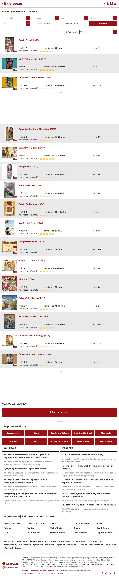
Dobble (13, 441)
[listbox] (98, 32)
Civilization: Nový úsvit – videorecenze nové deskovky (89, 505)
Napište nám (85, 571)
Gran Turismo (80, 533)
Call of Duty (56, 528)
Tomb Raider (103, 528)
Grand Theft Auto (36, 523)
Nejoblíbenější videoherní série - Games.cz (32, 516)
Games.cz (53, 541)
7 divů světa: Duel (83, 433)
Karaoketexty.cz (12, 545)
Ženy (32, 541)
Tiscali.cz (8, 541)
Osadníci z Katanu (59, 433)
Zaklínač (54, 523)
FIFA (6, 533)
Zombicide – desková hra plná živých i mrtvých (85, 501)
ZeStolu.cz (81, 541)
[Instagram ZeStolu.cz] (106, 573)
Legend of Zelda (105, 533)
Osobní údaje (52, 571)
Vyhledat (103, 23)
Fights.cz (60, 545)
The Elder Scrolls (82, 523)
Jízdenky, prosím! (59, 441)
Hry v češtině (44, 23)
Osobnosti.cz (94, 541)
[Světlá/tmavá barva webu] (115, 573)
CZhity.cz (82, 545)
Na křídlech (106, 441)
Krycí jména (83, 441)
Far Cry (30, 528)
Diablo (76, 528)
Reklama (26, 571)
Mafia (99, 523)
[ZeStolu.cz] (12, 3)
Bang (36, 433)
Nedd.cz (39, 545)
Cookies (42, 571)
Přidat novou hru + (59, 412)
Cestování (41, 541)
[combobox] (16, 18)
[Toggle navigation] (115, 3)
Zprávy (18, 541)
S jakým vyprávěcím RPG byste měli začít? (25, 469)
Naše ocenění (72, 23)
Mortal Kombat (57, 533)
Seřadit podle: (72, 32)
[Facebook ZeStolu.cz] (102, 573)
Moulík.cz (49, 545)
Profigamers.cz (66, 541)
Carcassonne (13, 433)
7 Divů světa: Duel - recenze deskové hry (82, 455)
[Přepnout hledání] (104, 3)
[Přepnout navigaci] (108, 3)
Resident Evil (33, 533)
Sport (25, 541)
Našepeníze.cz (96, 545)
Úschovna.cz (27, 545)
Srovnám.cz (110, 545)
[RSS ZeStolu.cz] (110, 573)
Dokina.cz (71, 545)
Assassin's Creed (12, 523)
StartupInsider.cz (13, 548)
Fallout (7, 528)
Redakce (34, 571)
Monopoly (106, 433)
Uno (36, 441)
